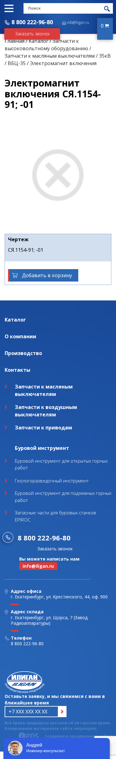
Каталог (38, 41)
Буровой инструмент (42, 448)
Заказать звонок (32, 34)
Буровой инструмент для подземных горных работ (63, 496)
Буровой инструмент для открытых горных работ (61, 464)
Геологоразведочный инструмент (52, 480)
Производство (23, 353)
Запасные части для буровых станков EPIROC (55, 516)
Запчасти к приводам (43, 427)
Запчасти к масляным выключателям (50, 55)
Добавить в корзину (47, 275)
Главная (14, 41)
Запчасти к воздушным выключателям (46, 411)
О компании (20, 336)
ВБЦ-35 (17, 63)
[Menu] (9, 8)
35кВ (105, 55)
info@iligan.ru (78, 22)
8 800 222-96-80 (32, 22)
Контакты (17, 369)
